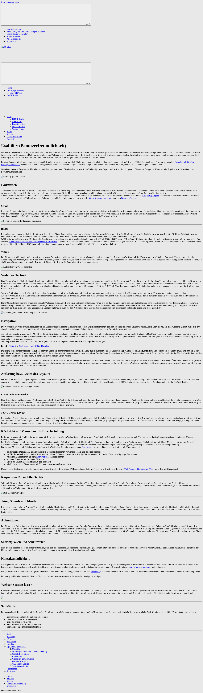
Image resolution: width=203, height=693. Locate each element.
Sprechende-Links (20, 666)
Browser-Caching (129, 198)
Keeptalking (96, 571)
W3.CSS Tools (18, 126)
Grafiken (10, 644)
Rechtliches (12, 669)
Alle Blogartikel (14, 39)
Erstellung (11, 636)
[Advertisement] (42, 54)
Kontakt (10, 139)
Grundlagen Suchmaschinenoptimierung (29, 651)
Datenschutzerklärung (16, 683)
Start (9, 634)
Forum (9, 131)
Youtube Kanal (13, 36)
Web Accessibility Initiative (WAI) (139, 469)
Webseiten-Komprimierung (101, 198)
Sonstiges (11, 671)
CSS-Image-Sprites (20, 664)
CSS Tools (17, 121)
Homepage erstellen (15, 90)
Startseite (13, 346)
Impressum (11, 41)
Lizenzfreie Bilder (14, 136)
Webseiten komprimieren (23, 659)
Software (11, 134)
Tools (9, 116)
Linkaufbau (17, 656)
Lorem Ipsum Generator (17, 34)
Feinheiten (11, 641)
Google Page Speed (150, 195)
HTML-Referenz (14, 93)
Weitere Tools (18, 129)
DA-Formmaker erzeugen (140, 567)
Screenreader (87, 447)
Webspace (11, 639)
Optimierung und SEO (29, 346)
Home (9, 88)
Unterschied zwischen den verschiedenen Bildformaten (33, 241)
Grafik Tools (12, 95)
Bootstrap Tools (19, 124)
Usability (45, 346)
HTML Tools (18, 119)
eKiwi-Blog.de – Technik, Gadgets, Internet (26, 31)
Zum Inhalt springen (10, 2)
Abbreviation (42, 457)
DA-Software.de (14, 29)
